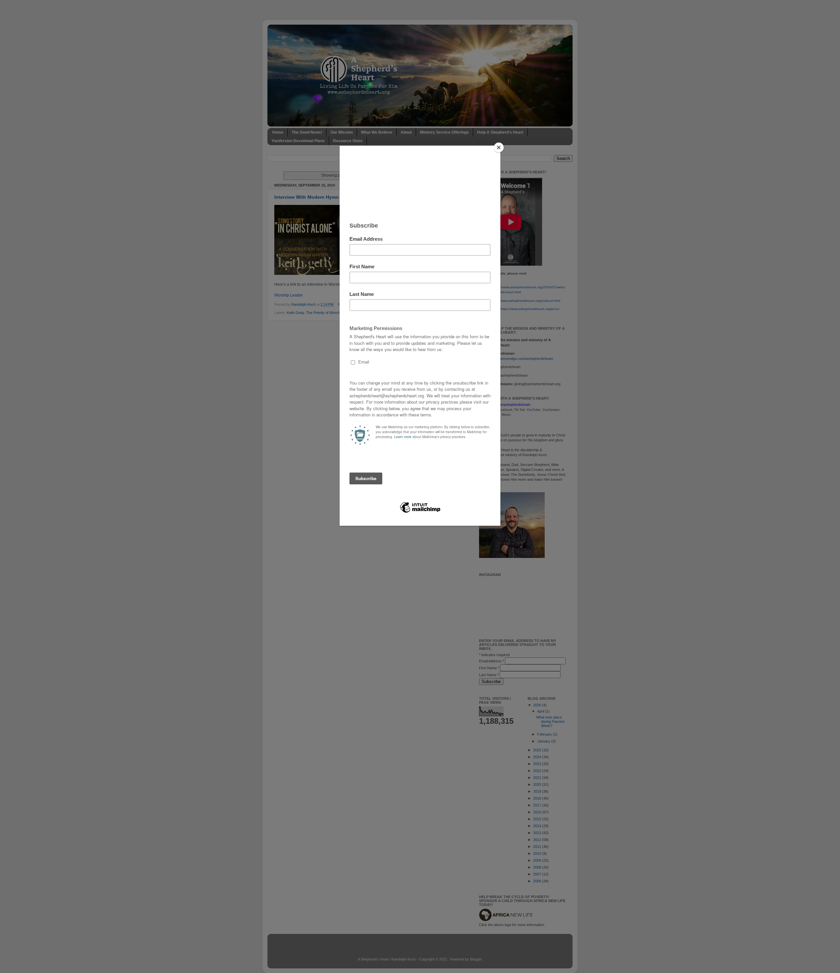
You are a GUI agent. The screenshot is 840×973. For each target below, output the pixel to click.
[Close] (499, 147)
